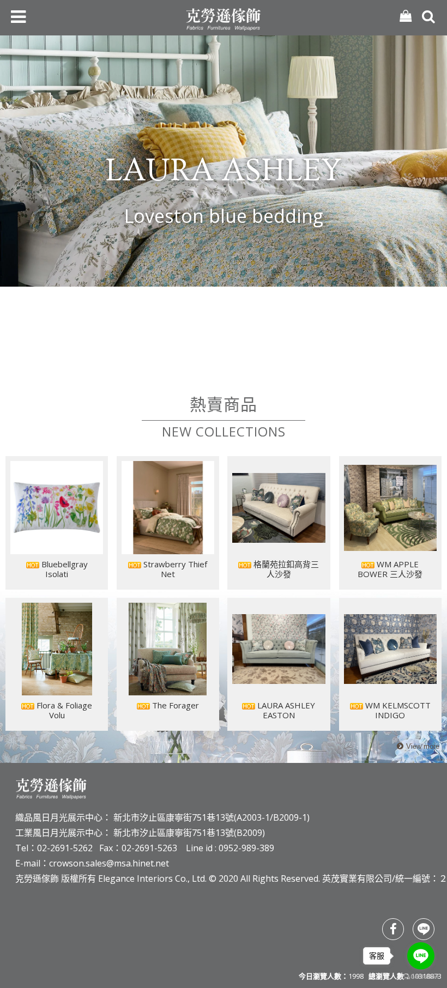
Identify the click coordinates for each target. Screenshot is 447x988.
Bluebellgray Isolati (63, 569)
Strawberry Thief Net (174, 569)
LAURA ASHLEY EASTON (285, 710)
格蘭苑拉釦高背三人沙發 (285, 569)
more (417, 747)
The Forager (174, 705)
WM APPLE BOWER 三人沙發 (390, 569)
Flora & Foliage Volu (63, 710)
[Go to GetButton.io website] (420, 976)
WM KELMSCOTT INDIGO (397, 710)
